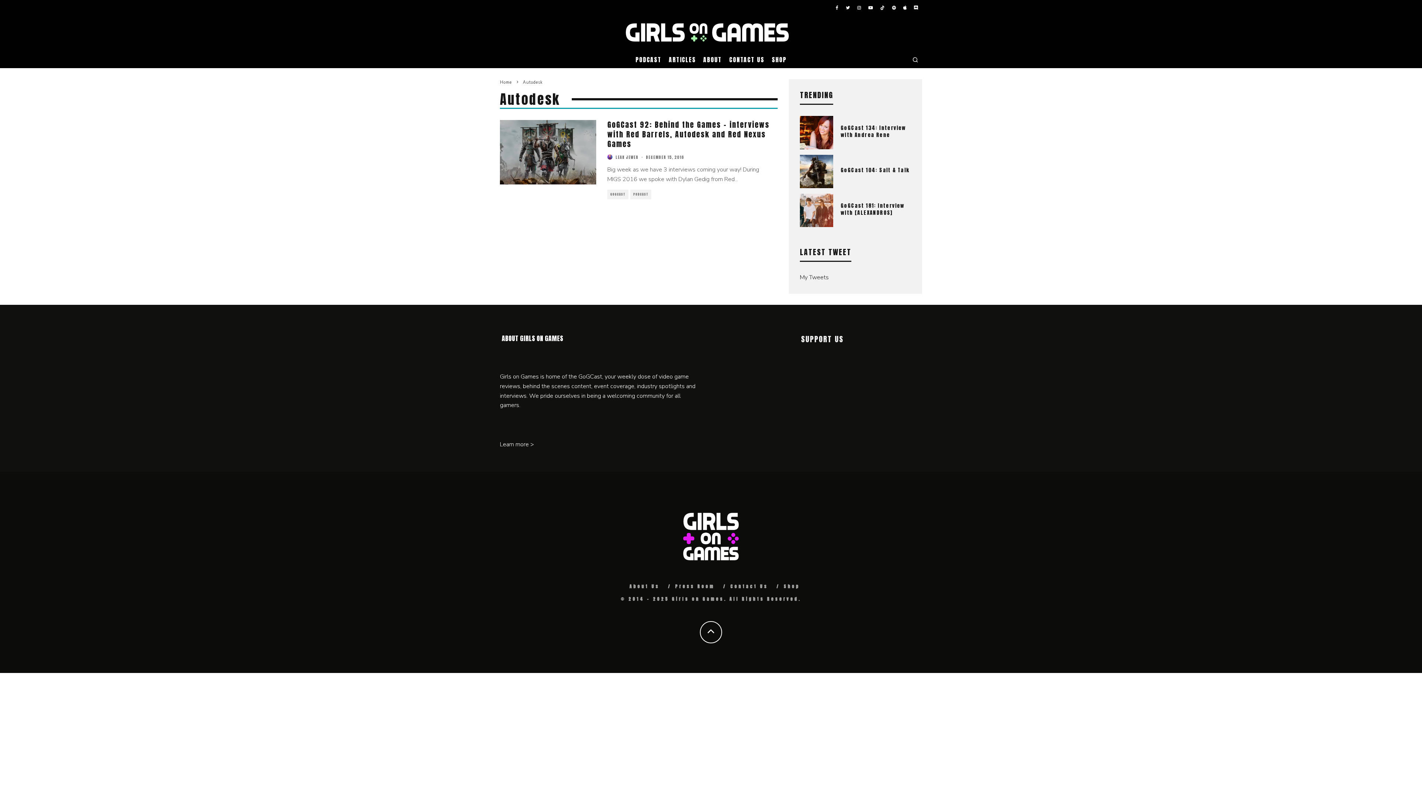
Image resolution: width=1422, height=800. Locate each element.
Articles (682, 59)
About (712, 59)
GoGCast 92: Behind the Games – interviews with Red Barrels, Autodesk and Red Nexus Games (688, 134)
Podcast (648, 59)
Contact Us (746, 59)
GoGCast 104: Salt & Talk (875, 170)
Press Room (695, 586)
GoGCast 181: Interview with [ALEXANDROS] (873, 209)
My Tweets (814, 277)
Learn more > (517, 444)
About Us (645, 586)
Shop (779, 59)
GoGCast (617, 194)
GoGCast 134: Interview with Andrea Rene (873, 131)
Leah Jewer (626, 157)
